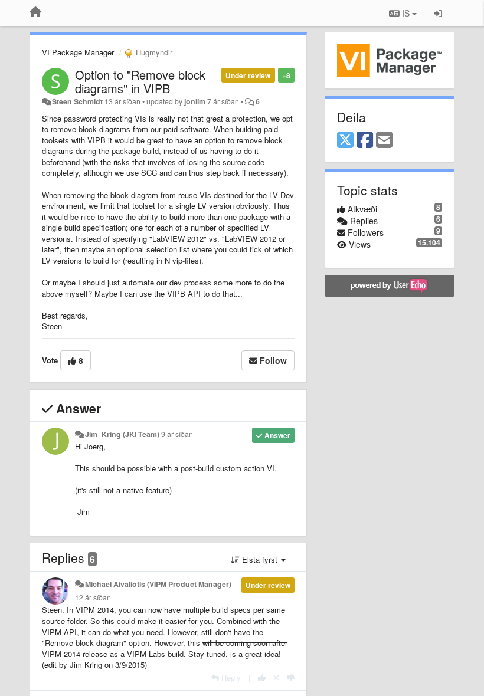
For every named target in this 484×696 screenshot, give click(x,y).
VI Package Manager (78, 52)
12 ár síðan (93, 597)
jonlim (194, 101)
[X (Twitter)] (345, 140)
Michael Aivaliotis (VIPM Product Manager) (158, 584)
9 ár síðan (177, 434)
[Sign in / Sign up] (438, 13)
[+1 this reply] (262, 677)
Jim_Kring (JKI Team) (122, 434)
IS (406, 13)
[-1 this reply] (291, 677)
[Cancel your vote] (276, 677)
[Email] (384, 140)
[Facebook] (365, 140)
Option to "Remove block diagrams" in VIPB (140, 81)
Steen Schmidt (77, 101)
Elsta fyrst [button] (260, 559)
